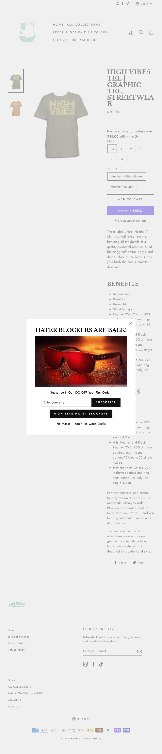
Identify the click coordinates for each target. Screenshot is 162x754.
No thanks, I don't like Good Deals (81, 423)
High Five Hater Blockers (81, 413)
